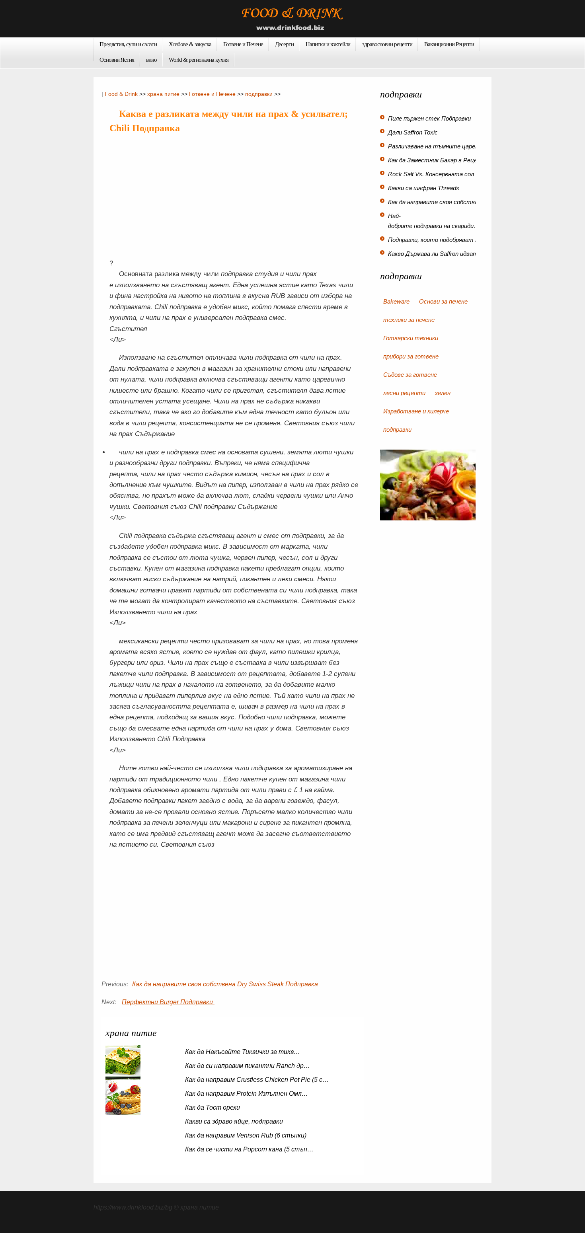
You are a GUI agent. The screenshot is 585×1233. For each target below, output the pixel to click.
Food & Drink (121, 94)
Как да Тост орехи (213, 1107)
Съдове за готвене (410, 374)
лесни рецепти (404, 393)
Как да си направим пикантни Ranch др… (247, 1065)
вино (151, 59)
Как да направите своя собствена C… (442, 202)
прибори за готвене (411, 356)
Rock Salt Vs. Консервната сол (432, 174)
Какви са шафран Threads (424, 188)
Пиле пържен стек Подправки (430, 118)
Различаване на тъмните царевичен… (442, 146)
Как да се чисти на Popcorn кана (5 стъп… (249, 1149)
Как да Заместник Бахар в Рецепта (439, 160)
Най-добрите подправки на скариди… (434, 220)
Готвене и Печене (243, 44)
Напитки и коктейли (328, 44)
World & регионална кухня (198, 59)
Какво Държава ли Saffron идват (434, 253)
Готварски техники (410, 338)
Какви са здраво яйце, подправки (235, 1121)
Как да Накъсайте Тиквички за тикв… (242, 1051)
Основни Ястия (116, 59)
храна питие (163, 94)
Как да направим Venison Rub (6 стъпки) (246, 1135)
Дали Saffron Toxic (413, 132)
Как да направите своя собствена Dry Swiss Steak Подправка (226, 984)
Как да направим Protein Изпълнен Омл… (246, 1093)
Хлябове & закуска (190, 44)
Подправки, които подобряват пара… (441, 239)
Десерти (284, 44)
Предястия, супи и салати (128, 44)
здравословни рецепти (387, 44)
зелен (442, 393)
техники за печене (409, 319)
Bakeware (396, 301)
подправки (259, 94)
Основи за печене (443, 301)
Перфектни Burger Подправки (168, 1002)
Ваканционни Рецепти (449, 44)
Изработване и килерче (416, 411)
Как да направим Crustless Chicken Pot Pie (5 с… (257, 1079)
